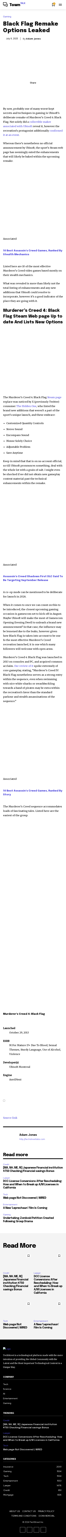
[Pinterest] (36, 89)
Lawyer (6, 1178)
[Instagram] (36, 1529)
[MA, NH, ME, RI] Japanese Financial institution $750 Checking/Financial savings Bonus (15, 1283)
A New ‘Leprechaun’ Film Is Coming (25, 1208)
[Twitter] (29, 89)
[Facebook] (22, 89)
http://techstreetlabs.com (32, 1139)
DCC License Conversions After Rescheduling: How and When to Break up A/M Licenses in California (32, 1184)
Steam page (54, 397)
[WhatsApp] (44, 89)
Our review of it (23, 665)
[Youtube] (22, 1529)
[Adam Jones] (10, 1139)
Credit (6, 1164)
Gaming (7, 17)
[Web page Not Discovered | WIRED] (17, 1308)
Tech (5, 1194)
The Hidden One (26, 406)
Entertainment (10, 1204)
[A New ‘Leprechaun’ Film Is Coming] (48, 1308)
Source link (10, 1117)
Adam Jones (33, 38)
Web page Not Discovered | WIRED (24, 1198)
